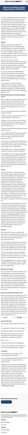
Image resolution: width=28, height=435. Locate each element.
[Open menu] (26, 1)
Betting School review (8, 386)
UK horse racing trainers (13, 214)
